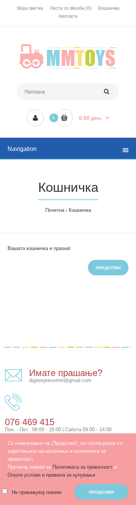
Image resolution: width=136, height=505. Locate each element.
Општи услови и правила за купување (51, 475)
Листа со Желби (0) (70, 8)
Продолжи (108, 268)
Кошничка (108, 8)
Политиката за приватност (83, 467)
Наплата (68, 16)
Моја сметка (30, 8)
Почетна (54, 210)
